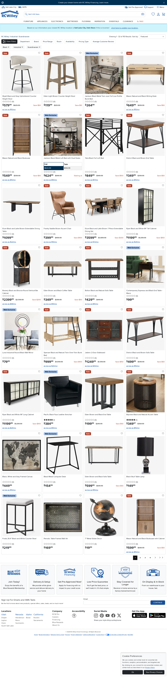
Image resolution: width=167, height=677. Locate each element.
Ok (133, 672)
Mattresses (72, 21)
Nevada (19, 614)
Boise (28, 618)
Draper (4, 618)
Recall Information (44, 635)
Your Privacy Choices (154, 672)
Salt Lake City (10, 7)
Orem (3, 623)
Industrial (14, 36)
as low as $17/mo (91, 180)
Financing (56, 620)
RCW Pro (55, 614)
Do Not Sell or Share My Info (118, 635)
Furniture (28, 21)
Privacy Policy (150, 668)
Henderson (19, 618)
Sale (141, 21)
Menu (162, 7)
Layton (4, 620)
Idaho (29, 614)
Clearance (128, 21)
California (38, 614)
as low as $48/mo (9, 304)
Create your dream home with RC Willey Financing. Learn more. (83, 2)
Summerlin (19, 623)
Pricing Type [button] (83, 41)
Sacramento (38, 620)
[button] (18, 2)
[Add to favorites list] (39, 53)
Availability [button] (70, 41)
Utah (3, 614)
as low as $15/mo (9, 109)
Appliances (42, 21)
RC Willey (5, 36)
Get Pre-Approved (135, 7)
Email (86, 599)
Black (5, 47)
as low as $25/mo (92, 366)
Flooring (86, 21)
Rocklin (36, 618)
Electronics (57, 21)
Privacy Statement (76, 635)
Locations (6, 611)
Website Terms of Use (57, 635)
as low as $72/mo (91, 242)
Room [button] (59, 41)
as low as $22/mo (9, 242)
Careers (55, 617)
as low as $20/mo (50, 366)
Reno (17, 620)
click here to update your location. (124, 28)
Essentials (114, 21)
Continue (157, 602)
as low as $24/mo (133, 242)
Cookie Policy (100, 635)
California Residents (89, 635)
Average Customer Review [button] (103, 41)
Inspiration (100, 21)
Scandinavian (24, 36)
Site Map (130, 635)
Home (36, 635)
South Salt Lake (7, 626)
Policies (67, 635)
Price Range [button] (47, 41)
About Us (56, 625)
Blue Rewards (57, 622)
